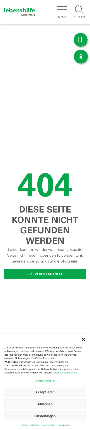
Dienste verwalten (45, 380)
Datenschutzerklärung (65, 372)
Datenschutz (49, 425)
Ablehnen (45, 404)
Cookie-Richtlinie (29, 425)
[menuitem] (81, 40)
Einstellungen (45, 416)
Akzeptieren (45, 392)
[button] (83, 339)
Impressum (64, 425)
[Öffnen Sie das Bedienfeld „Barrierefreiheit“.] (81, 57)
